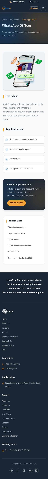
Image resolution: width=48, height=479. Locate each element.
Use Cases (6, 414)
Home (4, 20)
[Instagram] (24, 470)
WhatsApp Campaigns (16, 227)
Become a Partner (10, 337)
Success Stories (8, 419)
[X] (18, 470)
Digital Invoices (14, 240)
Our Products (14, 20)
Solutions (6, 406)
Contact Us (7, 341)
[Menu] (43, 8)
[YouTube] (30, 470)
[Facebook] (11, 470)
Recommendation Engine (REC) (20, 258)
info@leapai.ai (33, 2)
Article (5, 333)
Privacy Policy (8, 346)
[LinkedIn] (36, 470)
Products (6, 410)
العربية (35, 8)
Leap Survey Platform (16, 234)
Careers (5, 328)
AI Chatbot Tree (14, 252)
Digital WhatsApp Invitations (19, 246)
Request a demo (16, 203)
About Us (6, 324)
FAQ (4, 350)
